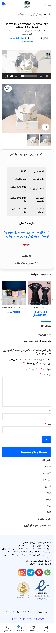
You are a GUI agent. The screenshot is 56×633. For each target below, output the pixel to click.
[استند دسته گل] (39, 293)
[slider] (29, 76)
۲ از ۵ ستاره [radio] (34, 369)
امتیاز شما (46, 369)
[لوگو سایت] (27, 4)
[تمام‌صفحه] (6, 78)
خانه (49, 14)
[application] (26, 64)
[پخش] (47, 78)
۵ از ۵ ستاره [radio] (27, 369)
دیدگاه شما (45, 374)
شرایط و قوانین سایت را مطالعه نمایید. (19, 40)
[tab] (46, 325)
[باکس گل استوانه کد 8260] (14, 293)
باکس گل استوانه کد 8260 (14, 308)
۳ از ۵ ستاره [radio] (32, 369)
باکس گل (22, 14)
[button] (27, 65)
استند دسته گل (39, 308)
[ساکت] (11, 78)
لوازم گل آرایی (37, 14)
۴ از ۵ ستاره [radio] (29, 369)
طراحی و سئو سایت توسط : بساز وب (27, 618)
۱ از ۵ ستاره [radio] (36, 369)
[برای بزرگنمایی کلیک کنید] (45, 127)
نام (49, 410)
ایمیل (48, 424)
